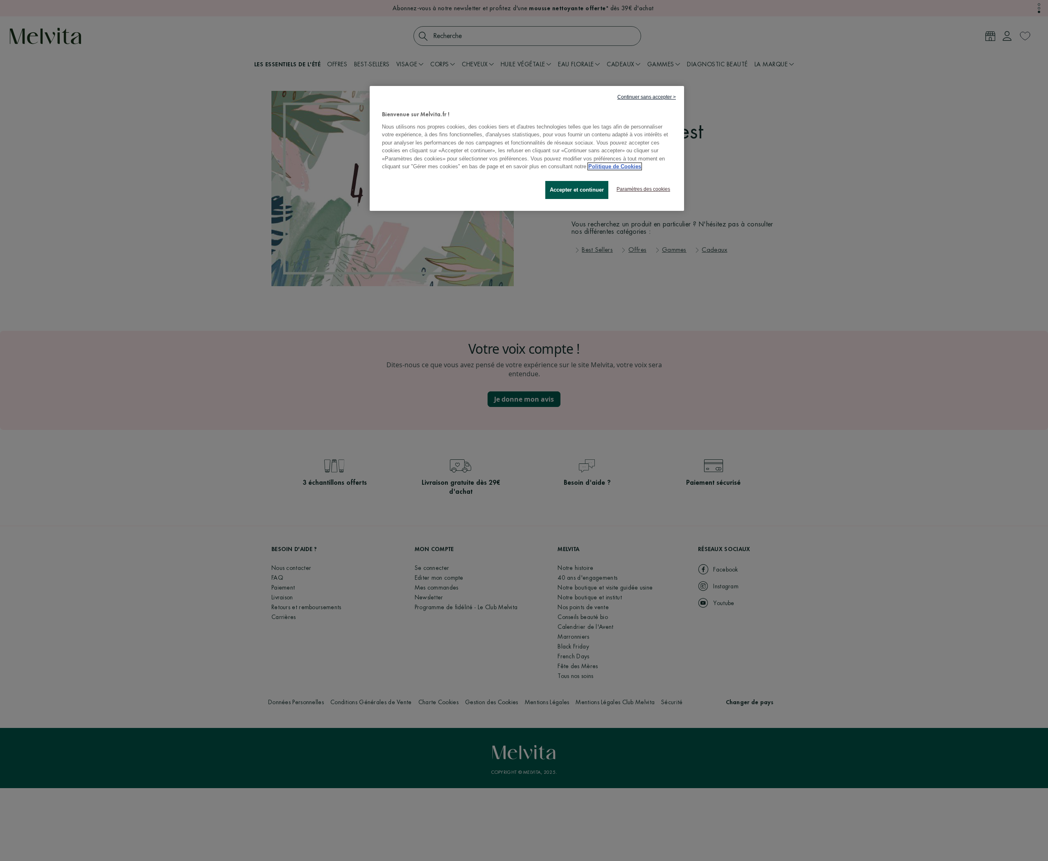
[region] (527, 148)
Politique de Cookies (614, 166)
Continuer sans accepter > (646, 97)
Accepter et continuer (577, 190)
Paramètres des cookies (643, 189)
